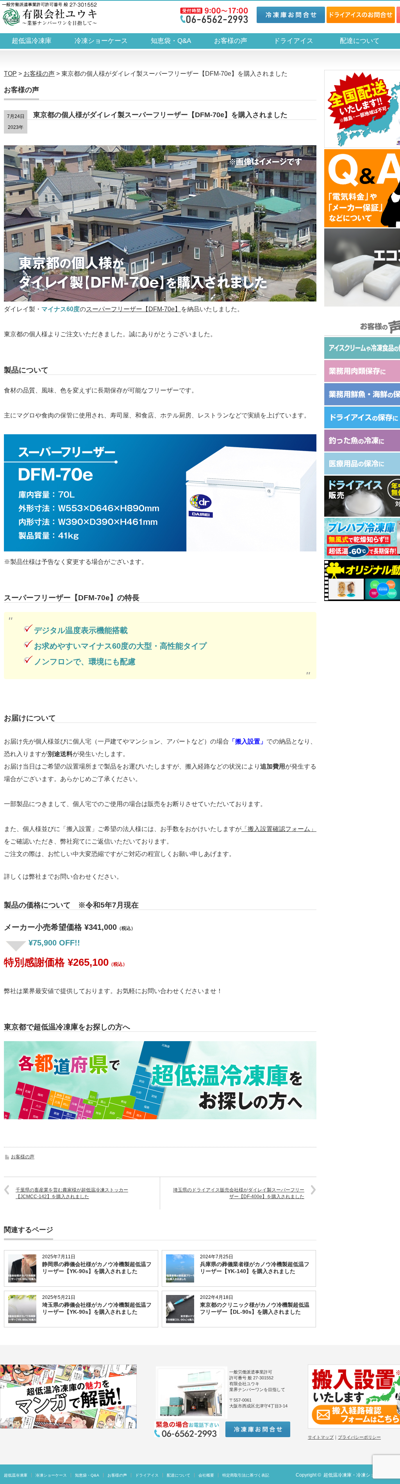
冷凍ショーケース (101, 41)
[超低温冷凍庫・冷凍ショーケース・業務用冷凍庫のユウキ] (49, 14)
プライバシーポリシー (359, 1437)
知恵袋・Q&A (171, 41)
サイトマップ (321, 1437)
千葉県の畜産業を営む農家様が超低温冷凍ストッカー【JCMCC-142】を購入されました (72, 1193)
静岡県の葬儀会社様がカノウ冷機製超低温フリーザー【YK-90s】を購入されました (97, 1267)
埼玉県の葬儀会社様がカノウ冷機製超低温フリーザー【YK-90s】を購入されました (97, 1308)
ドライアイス (296, 41)
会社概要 (206, 1475)
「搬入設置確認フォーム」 (278, 829)
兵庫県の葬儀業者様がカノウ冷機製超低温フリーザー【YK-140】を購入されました (254, 1267)
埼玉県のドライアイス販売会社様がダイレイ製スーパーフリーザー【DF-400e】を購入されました (238, 1193)
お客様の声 (230, 41)
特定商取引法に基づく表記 (245, 1475)
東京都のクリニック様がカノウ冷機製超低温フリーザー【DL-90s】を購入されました (254, 1308)
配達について (360, 41)
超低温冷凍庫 (32, 41)
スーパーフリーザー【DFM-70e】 (133, 309)
